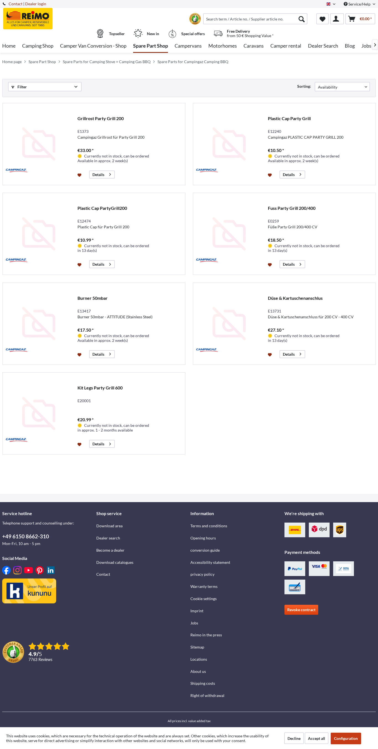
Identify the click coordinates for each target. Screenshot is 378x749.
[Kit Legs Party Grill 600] (39, 413)
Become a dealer (110, 550)
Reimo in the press (206, 634)
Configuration (346, 738)
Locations (198, 659)
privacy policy (202, 574)
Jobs (194, 623)
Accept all (316, 738)
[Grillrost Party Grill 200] (39, 144)
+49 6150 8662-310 (25, 536)
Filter (22, 86)
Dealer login (35, 3)
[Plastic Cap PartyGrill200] (39, 233)
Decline (294, 738)
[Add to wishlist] (80, 174)
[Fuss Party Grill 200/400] (229, 233)
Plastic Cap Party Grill (289, 118)
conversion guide (205, 550)
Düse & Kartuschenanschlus (295, 298)
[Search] (301, 18)
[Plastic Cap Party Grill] (229, 144)
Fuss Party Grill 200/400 (291, 208)
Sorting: (304, 86)
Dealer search (108, 538)
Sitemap (197, 647)
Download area (109, 525)
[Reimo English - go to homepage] (48, 15)
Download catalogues (114, 562)
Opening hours (203, 538)
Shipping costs (202, 683)
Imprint (196, 610)
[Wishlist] (322, 18)
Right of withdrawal (207, 695)
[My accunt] (337, 18)
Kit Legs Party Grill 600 (100, 387)
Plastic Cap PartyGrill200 (102, 208)
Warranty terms (204, 586)
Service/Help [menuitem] (359, 4)
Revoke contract (301, 609)
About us (198, 671)
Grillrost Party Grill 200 (100, 118)
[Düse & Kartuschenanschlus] (229, 323)
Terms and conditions (208, 525)
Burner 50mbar (92, 298)
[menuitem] (255, 18)
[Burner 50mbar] (39, 323)
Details (98, 174)
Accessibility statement (210, 562)
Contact (15, 3)
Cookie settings (203, 598)
